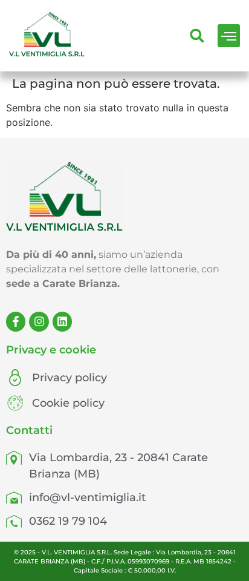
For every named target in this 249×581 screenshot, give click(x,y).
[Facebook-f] (15, 321)
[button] (229, 35)
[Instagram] (38, 321)
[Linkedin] (62, 321)
